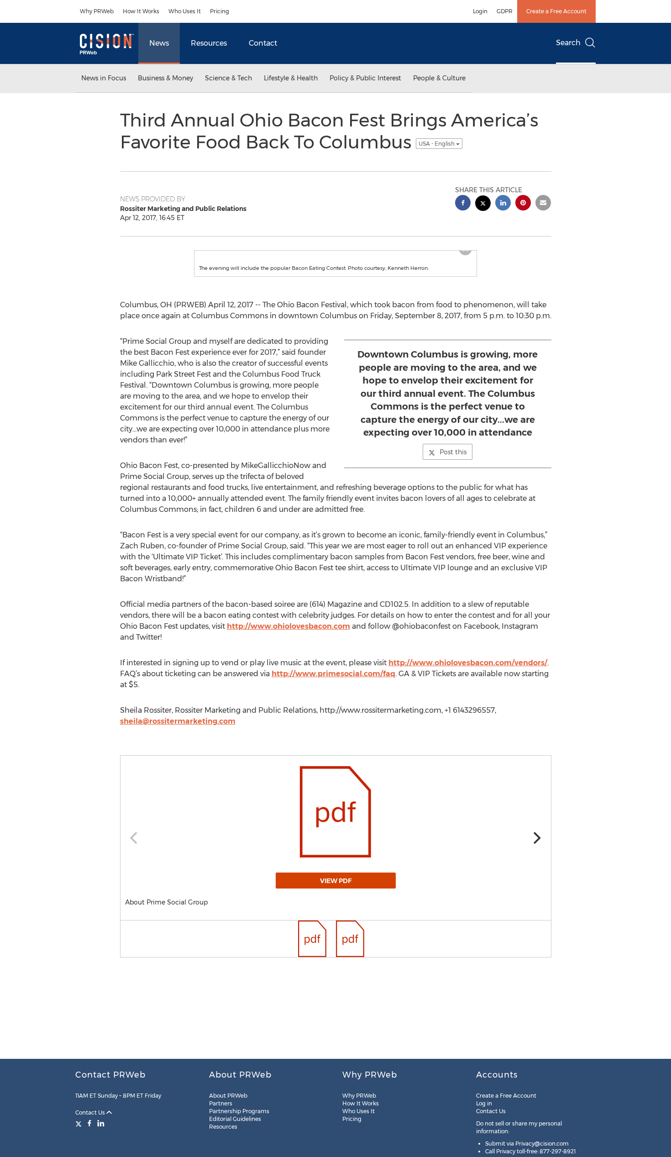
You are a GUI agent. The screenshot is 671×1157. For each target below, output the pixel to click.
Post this (453, 470)
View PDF (335, 899)
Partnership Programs (239, 1111)
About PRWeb (228, 1095)
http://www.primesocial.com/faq (333, 692)
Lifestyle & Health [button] (291, 78)
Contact (263, 43)
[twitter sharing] (483, 204)
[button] (335, 260)
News (159, 43)
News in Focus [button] (103, 78)
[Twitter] (79, 1123)
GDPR (505, 11)
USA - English (437, 143)
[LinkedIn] (101, 1123)
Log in (484, 1103)
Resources (209, 43)
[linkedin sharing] (503, 204)
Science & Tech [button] (228, 78)
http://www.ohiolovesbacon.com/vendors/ (467, 681)
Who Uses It (184, 11)
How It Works (141, 11)
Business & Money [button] (165, 78)
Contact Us (90, 1112)
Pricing (219, 11)
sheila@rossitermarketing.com (178, 739)
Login (480, 11)
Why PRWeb (97, 11)
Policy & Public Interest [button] (365, 78)
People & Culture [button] (439, 78)
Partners (220, 1103)
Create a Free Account (556, 11)
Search (568, 42)
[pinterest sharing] (523, 204)
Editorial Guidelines (235, 1118)
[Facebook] (89, 1123)
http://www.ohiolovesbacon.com (288, 644)
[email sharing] (543, 204)
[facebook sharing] (463, 204)
